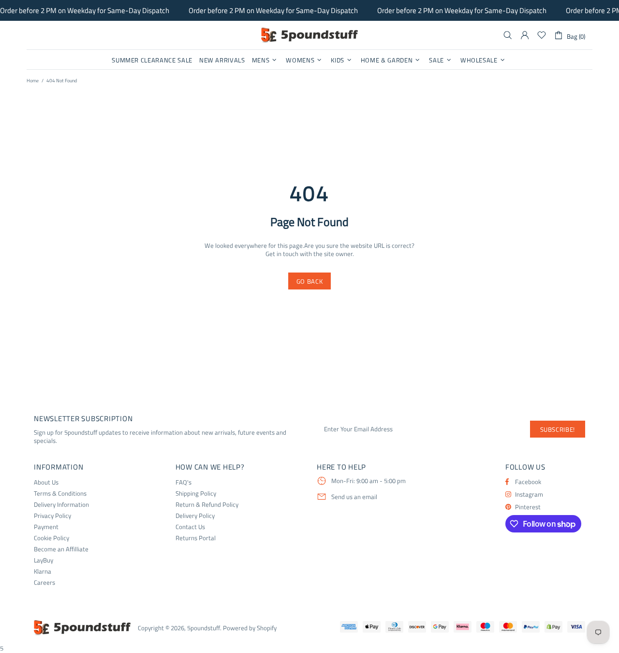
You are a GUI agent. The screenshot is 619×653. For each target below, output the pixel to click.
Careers (44, 582)
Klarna (42, 571)
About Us (46, 482)
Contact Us (190, 527)
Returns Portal (196, 538)
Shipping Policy (196, 493)
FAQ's (184, 482)
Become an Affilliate (61, 549)
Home (33, 80)
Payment (46, 527)
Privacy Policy (52, 516)
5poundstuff (309, 35)
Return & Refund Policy (207, 505)
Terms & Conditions (60, 493)
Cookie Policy (51, 538)
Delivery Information (61, 505)
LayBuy (43, 560)
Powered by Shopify (250, 628)
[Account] (525, 35)
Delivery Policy (195, 516)
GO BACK (309, 281)
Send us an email (354, 497)
